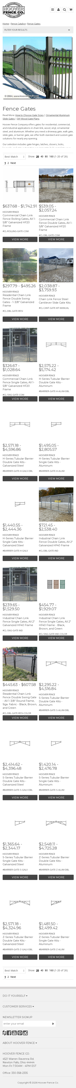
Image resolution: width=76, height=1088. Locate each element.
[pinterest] (19, 1032)
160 (51, 156)
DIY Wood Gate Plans (28, 118)
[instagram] (25, 1032)
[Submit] (53, 1024)
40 (41, 156)
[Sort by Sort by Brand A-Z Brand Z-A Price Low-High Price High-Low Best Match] (15, 156)
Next (13, 163)
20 (37, 156)
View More (20, 239)
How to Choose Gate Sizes (29, 115)
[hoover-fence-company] (4, 1032)
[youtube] (14, 1032)
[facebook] (9, 1032)
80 (46, 156)
